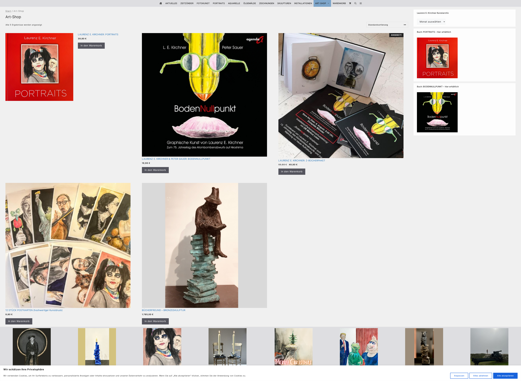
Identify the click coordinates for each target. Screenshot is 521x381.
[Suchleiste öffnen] (355, 3)
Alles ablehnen (480, 375)
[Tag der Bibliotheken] (424, 364)
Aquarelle (234, 3)
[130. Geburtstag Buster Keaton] (32, 364)
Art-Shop (320, 3)
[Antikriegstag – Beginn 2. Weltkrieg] (489, 364)
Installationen (303, 3)
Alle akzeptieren (505, 375)
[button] (360, 3)
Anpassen (459, 375)
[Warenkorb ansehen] (350, 3)
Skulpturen (284, 3)
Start (8, 11)
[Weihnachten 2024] (228, 364)
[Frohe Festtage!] (294, 364)
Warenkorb (339, 3)
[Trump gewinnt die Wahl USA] (359, 364)
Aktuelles (171, 3)
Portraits (219, 3)
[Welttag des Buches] (97, 364)
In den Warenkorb (91, 45)
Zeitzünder (186, 3)
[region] (260, 373)
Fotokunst (203, 3)
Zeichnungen (266, 3)
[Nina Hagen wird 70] (162, 364)
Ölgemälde (249, 3)
